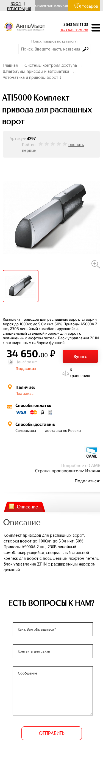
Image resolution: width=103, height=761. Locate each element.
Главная (10, 65)
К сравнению (80, 372)
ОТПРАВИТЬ (52, 733)
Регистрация (19, 9)
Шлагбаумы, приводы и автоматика (36, 71)
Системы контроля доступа (50, 65)
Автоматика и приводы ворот (30, 77)
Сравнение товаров (53, 6)
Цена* (20, 361)
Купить (80, 356)
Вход (16, 3)
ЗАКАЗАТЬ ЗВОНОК (74, 30)
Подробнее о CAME (80, 465)
